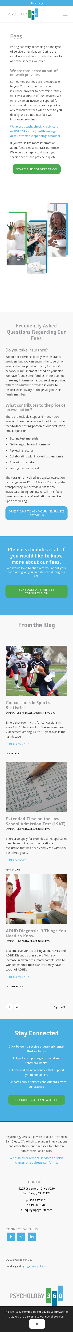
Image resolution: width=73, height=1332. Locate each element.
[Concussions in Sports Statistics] (36, 671)
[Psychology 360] (30, 14)
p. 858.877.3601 (36, 1200)
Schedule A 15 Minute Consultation (36, 591)
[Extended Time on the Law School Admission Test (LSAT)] (36, 787)
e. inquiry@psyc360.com (36, 1210)
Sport (54, 712)
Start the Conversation (36, 169)
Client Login (37, 2)
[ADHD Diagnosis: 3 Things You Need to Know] (36, 899)
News (46, 712)
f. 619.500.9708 (36, 1205)
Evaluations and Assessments (24, 712)
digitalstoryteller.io (36, 1266)
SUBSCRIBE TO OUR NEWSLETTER (36, 1100)
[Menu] (65, 14)
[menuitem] (37, 3)
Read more (18, 744)
